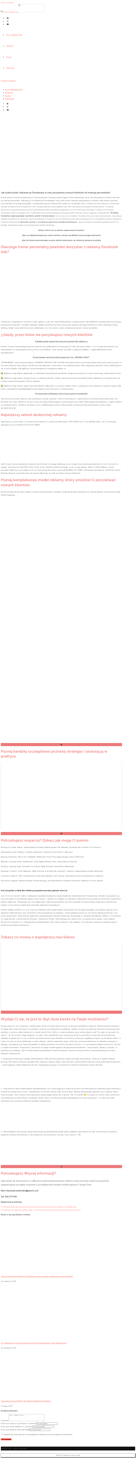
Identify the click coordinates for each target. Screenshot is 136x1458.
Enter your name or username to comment (18, 1423)
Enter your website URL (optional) (15, 1429)
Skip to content (7, 2)
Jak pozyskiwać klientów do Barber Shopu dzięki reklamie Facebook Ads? (37, 1276)
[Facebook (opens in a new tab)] (7, 18)
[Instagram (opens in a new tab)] (6, 21)
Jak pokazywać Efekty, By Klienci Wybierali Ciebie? (26, 1401)
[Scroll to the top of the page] (1, 1452)
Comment (5, 1420)
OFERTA (9, 93)
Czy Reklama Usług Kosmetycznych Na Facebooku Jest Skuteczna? (34, 1343)
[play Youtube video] (61, 796)
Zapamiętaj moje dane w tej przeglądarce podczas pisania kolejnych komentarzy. (38, 1434)
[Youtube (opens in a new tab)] (7, 24)
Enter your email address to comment (17, 1426)
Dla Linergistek (13, 90)
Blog (8, 96)
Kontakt (9, 99)
